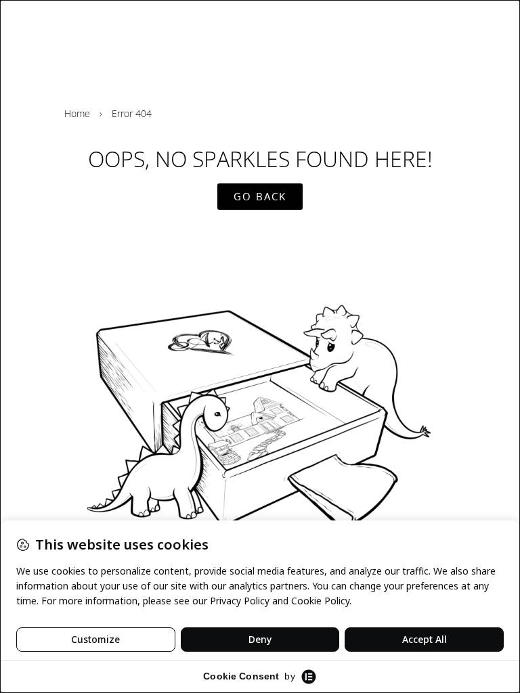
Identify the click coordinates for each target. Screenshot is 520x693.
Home (77, 113)
